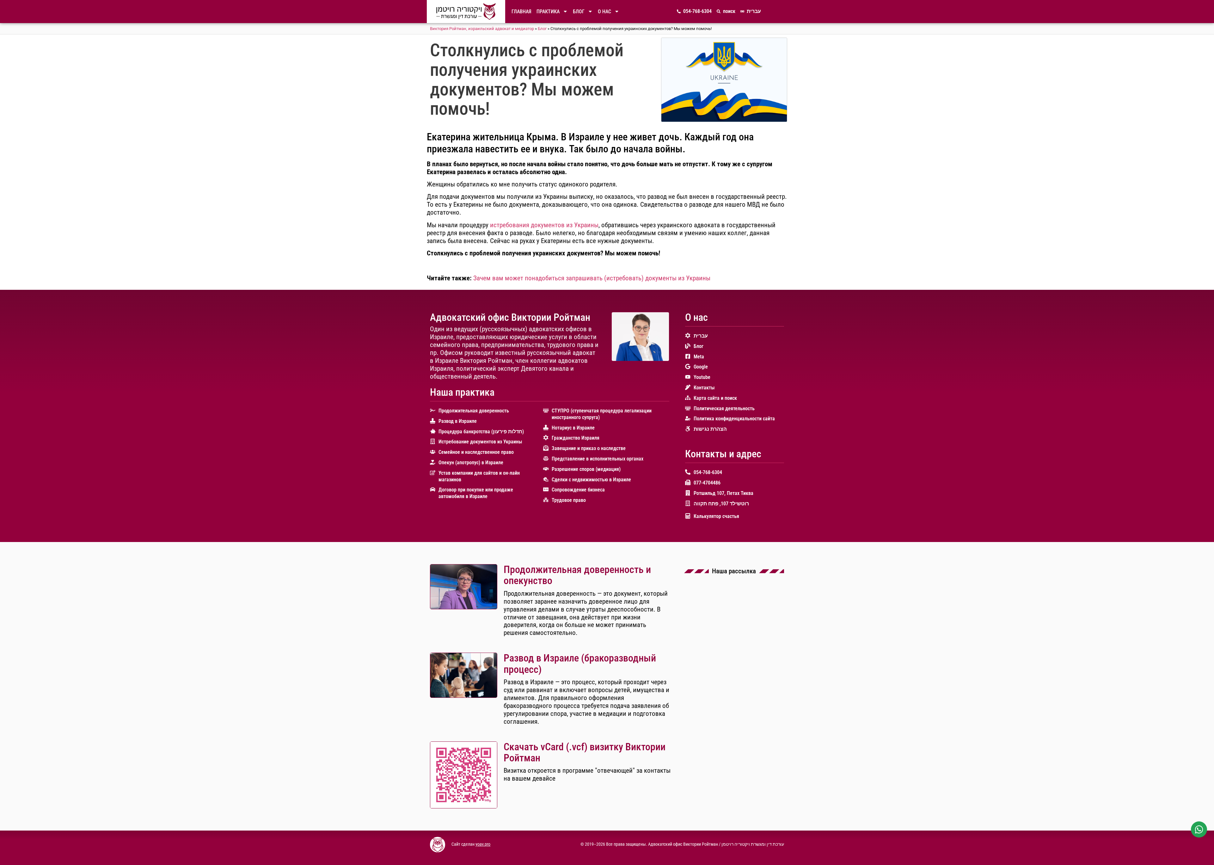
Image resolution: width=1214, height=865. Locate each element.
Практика (548, 12)
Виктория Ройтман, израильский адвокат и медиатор (482, 28)
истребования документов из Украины (544, 225)
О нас (604, 12)
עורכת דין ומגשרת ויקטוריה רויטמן (752, 844)
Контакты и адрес (723, 454)
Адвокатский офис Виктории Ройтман (510, 317)
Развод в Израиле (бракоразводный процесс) (580, 663)
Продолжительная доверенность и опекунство (577, 575)
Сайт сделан (463, 844)
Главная (521, 12)
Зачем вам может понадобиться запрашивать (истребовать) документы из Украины (591, 278)
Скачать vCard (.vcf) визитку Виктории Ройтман (584, 752)
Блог (579, 12)
